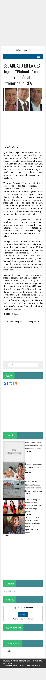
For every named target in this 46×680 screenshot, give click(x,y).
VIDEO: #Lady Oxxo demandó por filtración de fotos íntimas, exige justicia (33, 505)
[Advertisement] (23, 23)
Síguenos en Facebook (13, 627)
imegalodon (9, 663)
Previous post (16, 321)
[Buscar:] (23, 364)
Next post (31, 321)
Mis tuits (7, 651)
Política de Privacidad (10, 661)
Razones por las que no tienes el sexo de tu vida (33, 467)
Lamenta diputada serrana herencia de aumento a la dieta (33, 445)
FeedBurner (28, 618)
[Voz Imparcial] (23, 50)
